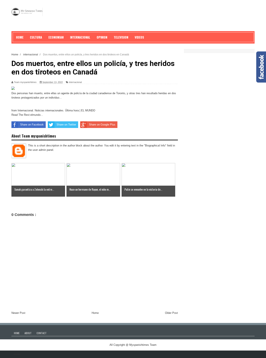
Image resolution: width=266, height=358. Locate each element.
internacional (75, 82)
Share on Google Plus (102, 124)
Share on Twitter (66, 124)
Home (95, 312)
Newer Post (18, 312)
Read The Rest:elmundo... (27, 114)
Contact (42, 333)
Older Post (171, 312)
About (28, 333)
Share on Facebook (32, 124)
